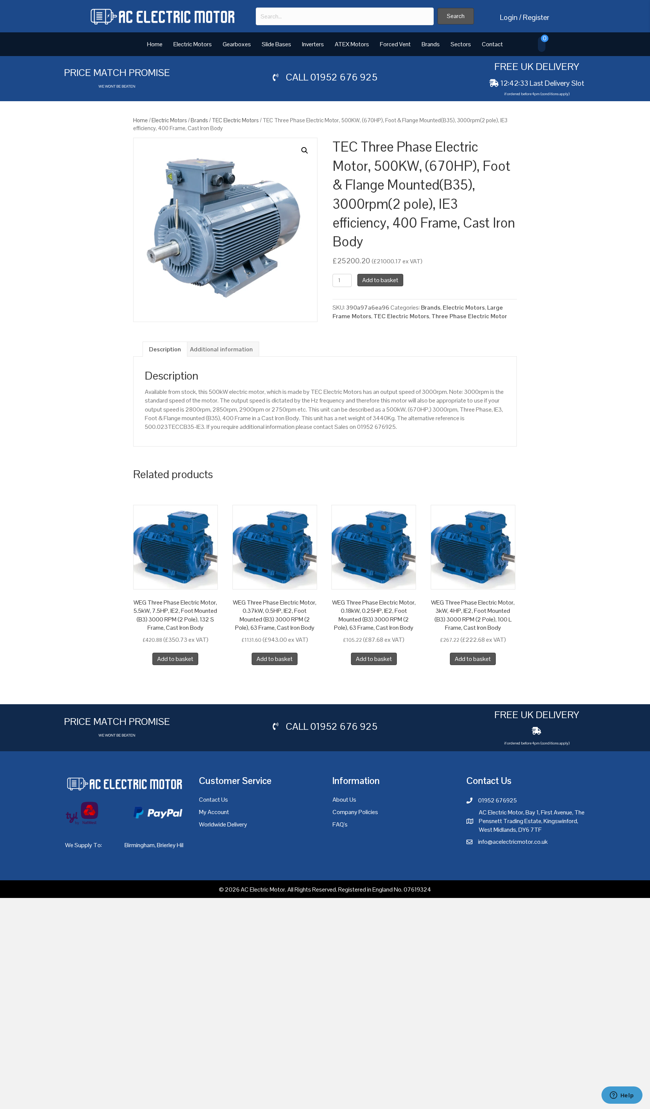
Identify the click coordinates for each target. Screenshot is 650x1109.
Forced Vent (395, 44)
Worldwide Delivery (223, 824)
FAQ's (340, 824)
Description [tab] (165, 349)
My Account (214, 812)
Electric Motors (192, 44)
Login (509, 17)
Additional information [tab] (221, 349)
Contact (492, 44)
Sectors (461, 44)
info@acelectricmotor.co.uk (513, 842)
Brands (431, 44)
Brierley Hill (170, 845)
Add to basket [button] (175, 659)
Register (536, 17)
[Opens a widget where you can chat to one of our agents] (621, 1095)
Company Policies (355, 812)
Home (154, 44)
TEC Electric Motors (235, 120)
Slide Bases (276, 44)
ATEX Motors (352, 44)
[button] (455, 16)
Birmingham (140, 845)
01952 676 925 (343, 77)
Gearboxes (237, 44)
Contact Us (213, 800)
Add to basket (380, 280)
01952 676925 (497, 800)
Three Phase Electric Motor (469, 316)
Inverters (313, 44)
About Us (344, 800)
